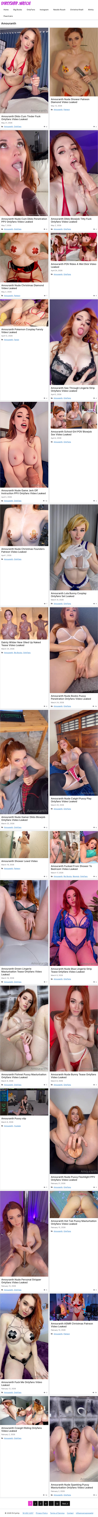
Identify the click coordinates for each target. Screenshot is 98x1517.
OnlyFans (31, 9)
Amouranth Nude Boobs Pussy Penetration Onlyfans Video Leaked (71, 697)
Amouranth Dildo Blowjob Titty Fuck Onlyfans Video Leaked (71, 220)
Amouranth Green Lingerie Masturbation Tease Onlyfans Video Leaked (21, 971)
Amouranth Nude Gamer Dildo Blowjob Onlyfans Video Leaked (23, 818)
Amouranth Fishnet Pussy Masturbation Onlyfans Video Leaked (23, 1076)
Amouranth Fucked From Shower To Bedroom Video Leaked (71, 867)
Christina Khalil (76, 9)
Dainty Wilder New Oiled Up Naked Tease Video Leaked (21, 644)
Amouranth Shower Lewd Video (19, 861)
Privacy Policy (42, 1513)
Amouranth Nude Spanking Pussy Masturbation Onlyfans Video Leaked (72, 1486)
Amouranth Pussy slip (13, 1118)
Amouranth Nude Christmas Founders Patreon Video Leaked (23, 550)
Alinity (91, 9)
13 (58, 1503)
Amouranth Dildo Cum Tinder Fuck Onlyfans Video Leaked (21, 118)
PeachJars (8, 16)
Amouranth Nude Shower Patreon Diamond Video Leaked (70, 101)
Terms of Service (57, 1513)
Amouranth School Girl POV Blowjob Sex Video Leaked (71, 433)
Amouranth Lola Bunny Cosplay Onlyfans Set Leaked (68, 595)
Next (65, 1503)
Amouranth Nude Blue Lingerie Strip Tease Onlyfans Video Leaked (71, 970)
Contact (70, 1513)
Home (6, 9)
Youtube (17, 1126)
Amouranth (8, 126)
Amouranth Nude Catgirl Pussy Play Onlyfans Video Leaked (71, 800)
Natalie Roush (59, 9)
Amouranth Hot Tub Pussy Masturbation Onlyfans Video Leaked (74, 1222)
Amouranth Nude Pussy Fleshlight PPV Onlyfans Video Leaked (73, 1178)
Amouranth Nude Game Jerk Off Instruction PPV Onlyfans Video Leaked (23, 492)
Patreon (67, 109)
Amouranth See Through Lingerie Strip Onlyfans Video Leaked (73, 389)
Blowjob (76, 876)
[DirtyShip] (16, 3)
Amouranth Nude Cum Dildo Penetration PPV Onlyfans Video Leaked (24, 220)
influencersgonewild (84, 1513)
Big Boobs (17, 9)
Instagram (44, 9)
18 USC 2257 (27, 1513)
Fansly (16, 340)
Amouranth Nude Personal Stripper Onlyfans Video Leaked (21, 1281)
